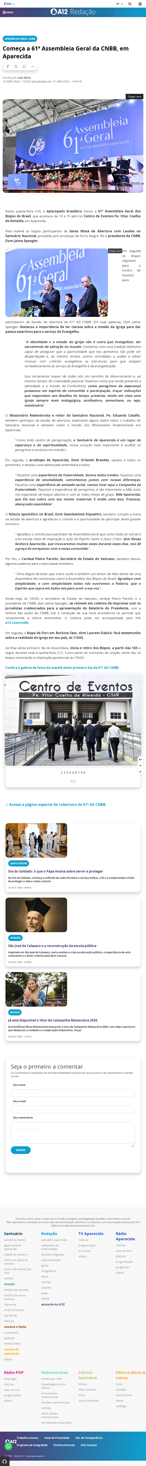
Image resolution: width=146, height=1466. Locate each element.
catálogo (121, 1406)
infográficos (48, 1271)
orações (46, 1287)
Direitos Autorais (64, 1445)
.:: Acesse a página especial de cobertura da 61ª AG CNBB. (55, 804)
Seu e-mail (19, 1101)
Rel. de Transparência (89, 1438)
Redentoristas (54, 1372)
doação (9, 1284)
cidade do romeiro (15, 1254)
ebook (119, 1400)
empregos (10, 1379)
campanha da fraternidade (50, 1247)
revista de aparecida (11, 1351)
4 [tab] (70, 772)
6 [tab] (76, 772)
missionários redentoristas (49, 1395)
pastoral (9, 1338)
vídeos (8, 1359)
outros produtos (89, 1400)
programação (87, 1245)
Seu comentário (23, 1117)
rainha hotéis (12, 1343)
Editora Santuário (88, 1375)
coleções (121, 1389)
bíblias (83, 1384)
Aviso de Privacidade (57, 1438)
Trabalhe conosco (27, 1438)
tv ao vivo (84, 1251)
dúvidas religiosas (52, 1254)
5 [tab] (73, 772)
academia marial (14, 1240)
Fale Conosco (89, 1445)
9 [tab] (84, 772)
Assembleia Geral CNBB (20, 38)
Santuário (13, 1233)
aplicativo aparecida (54, 1240)
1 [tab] (61, 772)
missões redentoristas (55, 1402)
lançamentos (124, 1395)
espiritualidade (51, 1260)
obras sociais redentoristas (49, 1415)
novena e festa (15, 1327)
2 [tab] (64, 772)
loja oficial (10, 1315)
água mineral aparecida (12, 1247)
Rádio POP (14, 1372)
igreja (44, 1265)
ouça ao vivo (123, 1250)
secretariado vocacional (56, 1422)
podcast (121, 1256)
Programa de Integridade (32, 1445)
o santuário (11, 1332)
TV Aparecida (91, 1233)
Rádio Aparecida (125, 1236)
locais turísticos (14, 1310)
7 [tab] (78, 772)
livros (82, 1395)
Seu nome (19, 1085)
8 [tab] (81, 772)
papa (44, 1293)
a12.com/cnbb (16, 622)
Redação (49, 1233)
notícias (9, 1321)
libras (44, 1276)
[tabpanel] (73, 720)
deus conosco (87, 1389)
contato (8, 1278)
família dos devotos (16, 1290)
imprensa (10, 1304)
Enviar (20, 1150)
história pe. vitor (51, 1379)
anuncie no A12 (53, 1304)
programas (123, 1267)
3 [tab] (67, 772)
